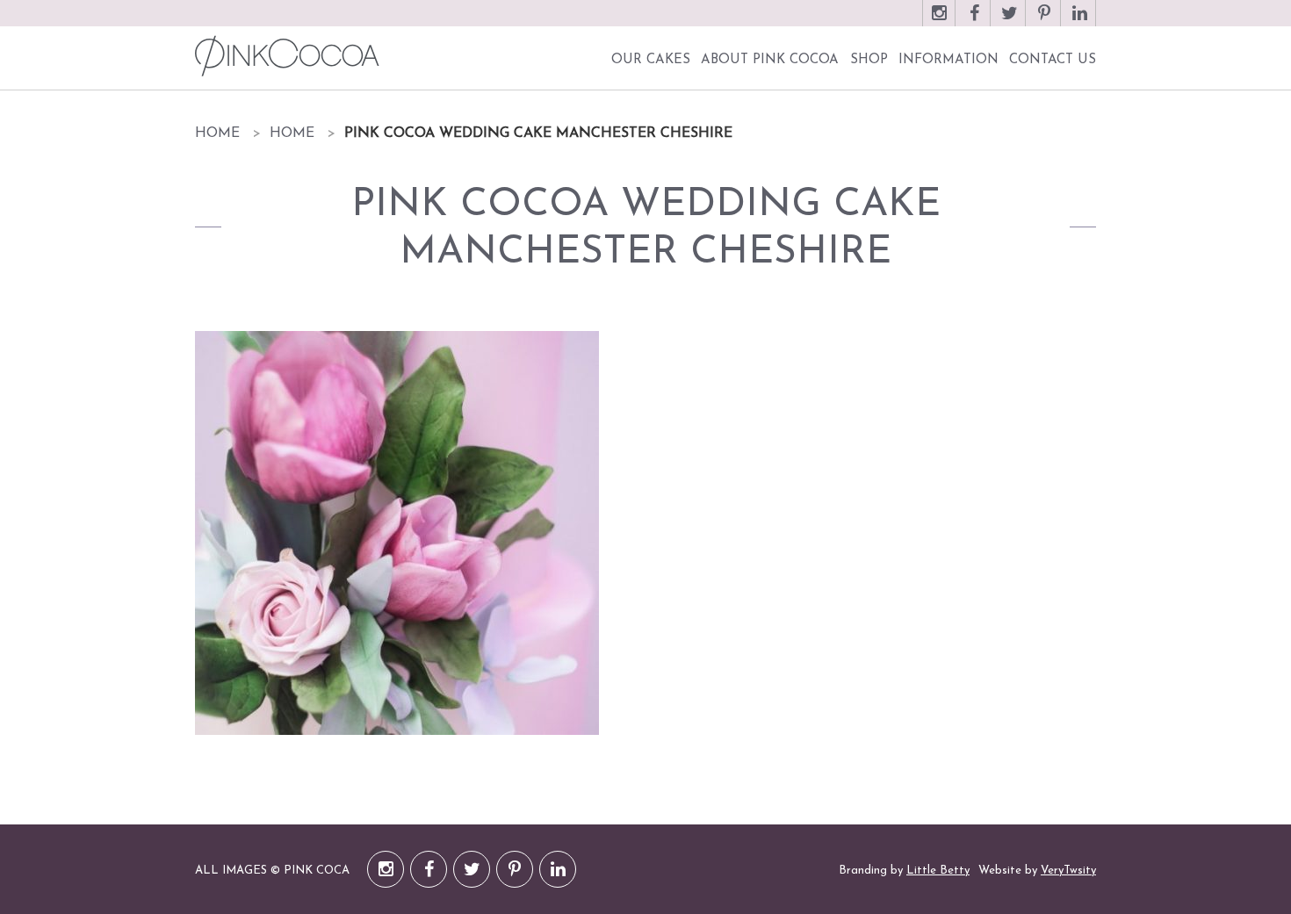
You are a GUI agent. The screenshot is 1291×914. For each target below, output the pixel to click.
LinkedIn (1079, 21)
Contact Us (1052, 60)
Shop (869, 60)
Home (217, 133)
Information (948, 60)
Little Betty (938, 870)
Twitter (1009, 21)
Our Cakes (650, 60)
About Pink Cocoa (770, 60)
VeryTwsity (1068, 870)
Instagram (939, 21)
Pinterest (1044, 21)
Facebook (974, 21)
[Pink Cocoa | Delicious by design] (285, 55)
